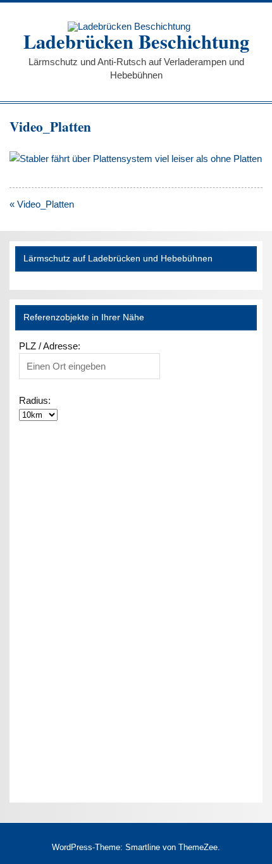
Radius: (35, 400)
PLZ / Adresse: (49, 346)
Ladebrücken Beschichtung (136, 41)
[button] (31, 435)
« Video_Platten (41, 204)
